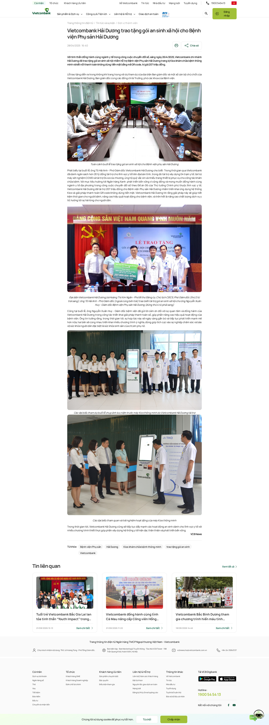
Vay (34, 688)
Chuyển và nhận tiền (41, 704)
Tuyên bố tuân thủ (173, 692)
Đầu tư (35, 700)
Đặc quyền (103, 680)
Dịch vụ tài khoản (39, 676)
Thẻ (34, 684)
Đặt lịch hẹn (138, 680)
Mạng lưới (174, 3)
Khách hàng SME (73, 676)
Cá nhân (39, 3)
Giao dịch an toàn (148, 14)
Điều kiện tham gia (107, 684)
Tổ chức (53, 3)
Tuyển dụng (190, 3)
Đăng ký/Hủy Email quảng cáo (145, 692)
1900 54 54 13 (209, 694)
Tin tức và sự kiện (105, 23)
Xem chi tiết (83, 628)
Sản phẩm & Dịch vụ (68, 14)
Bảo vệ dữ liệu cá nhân (175, 696)
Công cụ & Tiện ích (96, 14)
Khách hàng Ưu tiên (75, 3)
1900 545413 (218, 3)
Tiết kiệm (36, 692)
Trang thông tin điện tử (80, 23)
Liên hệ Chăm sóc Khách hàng (145, 676)
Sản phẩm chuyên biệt (108, 676)
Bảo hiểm (36, 696)
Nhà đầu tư (159, 3)
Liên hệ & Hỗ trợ (123, 14)
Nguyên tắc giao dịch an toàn (145, 684)
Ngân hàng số (38, 680)
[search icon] (206, 13)
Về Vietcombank (128, 3)
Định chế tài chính (73, 684)
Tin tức (145, 3)
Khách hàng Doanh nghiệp (77, 680)
